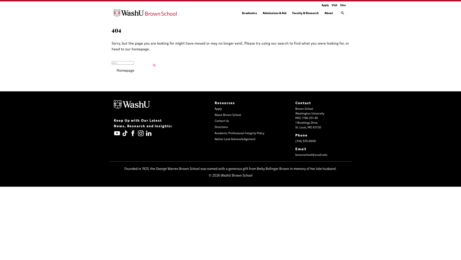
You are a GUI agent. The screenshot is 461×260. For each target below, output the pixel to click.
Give (343, 5)
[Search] (154, 65)
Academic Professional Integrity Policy (239, 133)
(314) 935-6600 (305, 141)
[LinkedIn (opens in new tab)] (149, 133)
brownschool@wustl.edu (311, 155)
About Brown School (228, 115)
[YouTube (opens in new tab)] (117, 133)
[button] (342, 13)
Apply (325, 5)
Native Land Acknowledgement (235, 139)
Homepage (125, 70)
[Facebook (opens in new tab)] (133, 133)
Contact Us (222, 121)
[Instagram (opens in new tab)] (141, 133)
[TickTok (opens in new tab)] (125, 133)
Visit (334, 5)
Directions (221, 127)
